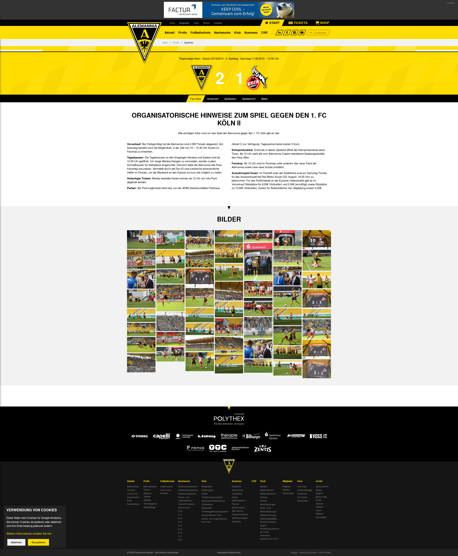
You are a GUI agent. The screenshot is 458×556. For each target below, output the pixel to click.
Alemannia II (184, 507)
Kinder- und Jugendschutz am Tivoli (214, 520)
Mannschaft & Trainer (150, 488)
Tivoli (172, 23)
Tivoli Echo (132, 493)
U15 (180, 521)
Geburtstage (149, 507)
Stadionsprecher (268, 493)
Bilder (264, 99)
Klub (237, 32)
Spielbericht (248, 99)
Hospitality (237, 493)
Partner (235, 504)
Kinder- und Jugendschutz (185, 499)
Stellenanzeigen (240, 518)
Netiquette (207, 508)
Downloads (288, 493)
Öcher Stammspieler (238, 499)
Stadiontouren (267, 490)
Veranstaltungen (268, 504)
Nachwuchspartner (187, 493)
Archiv (206, 23)
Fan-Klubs (302, 497)
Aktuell (170, 32)
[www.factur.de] (229, 10)
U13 (180, 529)
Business (250, 32)
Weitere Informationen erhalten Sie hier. (29, 533)
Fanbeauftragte (304, 490)
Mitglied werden (286, 488)
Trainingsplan (150, 503)
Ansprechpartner (240, 514)
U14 (180, 525)
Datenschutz (166, 486)
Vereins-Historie (320, 505)
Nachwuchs (222, 32)
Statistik (147, 500)
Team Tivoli (265, 508)
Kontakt (218, 23)
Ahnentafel (321, 517)
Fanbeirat (302, 493)
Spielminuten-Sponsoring (238, 509)
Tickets (263, 500)
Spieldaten (230, 99)
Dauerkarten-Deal (133, 499)
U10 (180, 539)
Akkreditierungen (268, 511)
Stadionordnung (268, 515)
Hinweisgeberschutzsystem (215, 511)
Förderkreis (207, 504)
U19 (180, 511)
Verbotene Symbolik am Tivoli (269, 537)
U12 (180, 532)
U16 (180, 518)
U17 (180, 514)
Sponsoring (237, 490)
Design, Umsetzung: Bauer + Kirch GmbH (311, 552)
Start (164, 42)
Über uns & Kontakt (165, 491)
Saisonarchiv (322, 486)
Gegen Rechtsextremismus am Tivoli (269, 528)
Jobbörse (236, 521)
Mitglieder (184, 23)
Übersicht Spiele (186, 504)
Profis (182, 32)
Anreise (263, 497)
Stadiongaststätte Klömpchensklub (268, 520)
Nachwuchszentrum (187, 486)
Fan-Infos (195, 99)
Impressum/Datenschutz (213, 500)
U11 (180, 536)
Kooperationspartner (188, 490)
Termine (131, 490)
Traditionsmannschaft (212, 497)
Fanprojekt (302, 500)
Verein (205, 493)
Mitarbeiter (207, 486)
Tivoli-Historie (319, 512)
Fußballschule (200, 32)
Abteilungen (207, 490)
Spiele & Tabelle (147, 495)
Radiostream (133, 504)
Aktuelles (236, 486)
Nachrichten (133, 486)
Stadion (263, 486)
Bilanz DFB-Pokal (321, 498)
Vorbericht (212, 99)
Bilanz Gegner (319, 491)
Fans (196, 23)
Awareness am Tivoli (212, 515)
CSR (264, 32)
